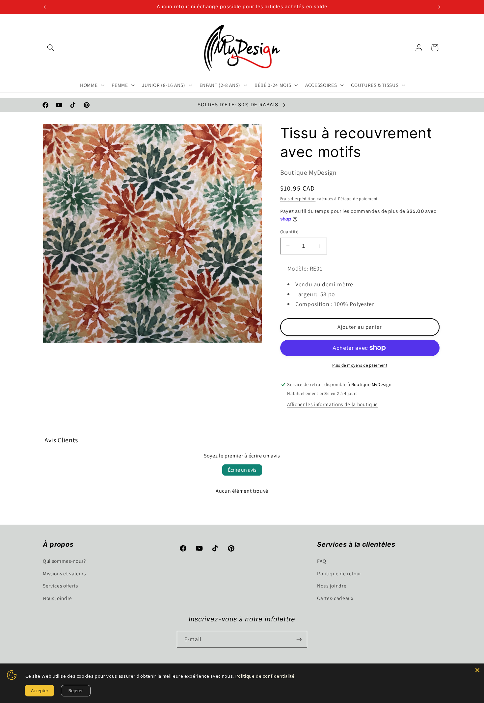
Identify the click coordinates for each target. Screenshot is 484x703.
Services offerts (60, 585)
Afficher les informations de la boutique (332, 404)
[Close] (477, 670)
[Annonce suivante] (439, 7)
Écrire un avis (242, 469)
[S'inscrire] (299, 639)
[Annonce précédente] (45, 7)
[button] (51, 48)
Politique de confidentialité (264, 676)
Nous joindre (57, 598)
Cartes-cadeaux (335, 598)
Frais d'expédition (298, 198)
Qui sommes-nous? (64, 561)
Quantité (289, 231)
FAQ (321, 561)
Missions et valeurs (64, 573)
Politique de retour (339, 573)
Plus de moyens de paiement (359, 365)
